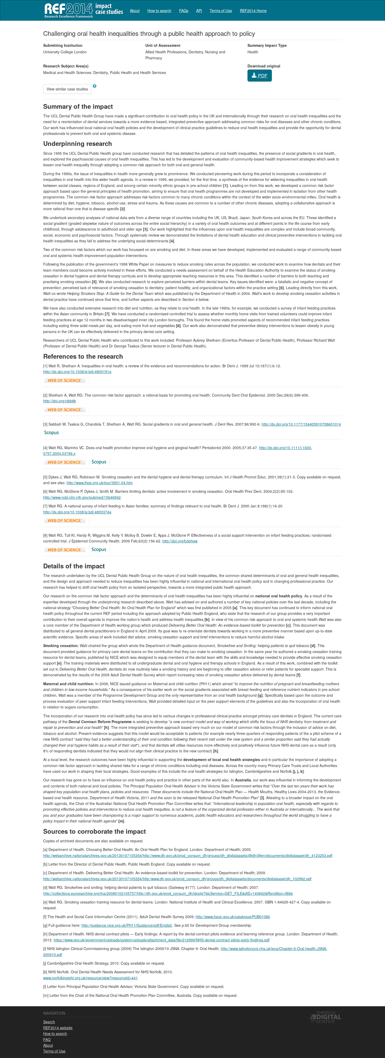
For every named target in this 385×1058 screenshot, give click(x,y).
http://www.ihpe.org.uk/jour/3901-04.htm (100, 482)
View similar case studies (67, 88)
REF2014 (82, 10)
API (199, 10)
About (135, 10)
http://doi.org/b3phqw (179, 541)
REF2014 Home (253, 10)
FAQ (47, 1039)
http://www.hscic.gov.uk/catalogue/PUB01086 (233, 916)
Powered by (326, 1012)
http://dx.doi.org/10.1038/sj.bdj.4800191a (77, 371)
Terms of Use (221, 10)
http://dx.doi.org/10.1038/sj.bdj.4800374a (77, 511)
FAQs (183, 10)
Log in (337, 8)
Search (49, 1021)
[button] (94, 86)
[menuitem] (135, 10)
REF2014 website (58, 1027)
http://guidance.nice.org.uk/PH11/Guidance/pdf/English (126, 925)
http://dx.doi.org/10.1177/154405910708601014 (301, 424)
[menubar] (198, 10)
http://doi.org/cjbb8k (59, 400)
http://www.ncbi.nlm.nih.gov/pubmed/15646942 (82, 497)
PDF (262, 75)
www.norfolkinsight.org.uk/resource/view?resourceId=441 (90, 977)
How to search (159, 10)
